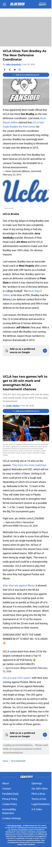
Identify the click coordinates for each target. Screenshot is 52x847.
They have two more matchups (29, 465)
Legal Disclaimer (40, 804)
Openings (36, 783)
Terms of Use (38, 798)
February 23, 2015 (12, 174)
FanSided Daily (10, 793)
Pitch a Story (38, 793)
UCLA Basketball (18, 761)
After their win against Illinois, (19, 585)
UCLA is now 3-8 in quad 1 (17, 677)
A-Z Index (36, 809)
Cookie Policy (9, 804)
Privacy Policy (9, 798)
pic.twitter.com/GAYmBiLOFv (19, 664)
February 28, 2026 (28, 525)
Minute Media (16, 826)
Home (5, 761)
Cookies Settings (11, 818)
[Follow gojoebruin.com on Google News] (45, 351)
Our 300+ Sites (39, 788)
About (5, 783)
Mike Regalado (13, 64)
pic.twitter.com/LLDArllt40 (29, 518)
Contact (6, 788)
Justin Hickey (13, 405)
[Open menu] (4, 4)
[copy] (20, 70)
